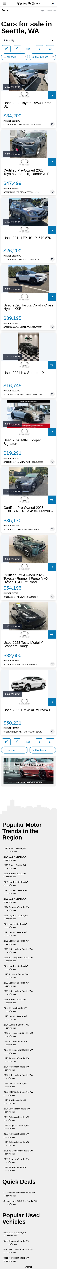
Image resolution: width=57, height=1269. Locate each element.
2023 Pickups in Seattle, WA (16, 1135)
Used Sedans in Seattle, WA (16, 1242)
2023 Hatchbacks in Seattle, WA (18, 992)
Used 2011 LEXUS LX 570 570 (27, 238)
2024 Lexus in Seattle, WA (15, 934)
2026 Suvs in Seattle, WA (15, 900)
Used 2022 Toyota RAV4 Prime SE (27, 104)
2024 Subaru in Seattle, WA (16, 1026)
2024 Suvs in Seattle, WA (15, 858)
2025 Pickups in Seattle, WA (16, 1118)
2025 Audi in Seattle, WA (15, 875)
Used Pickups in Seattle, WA (16, 1259)
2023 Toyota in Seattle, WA (16, 967)
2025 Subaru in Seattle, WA (16, 976)
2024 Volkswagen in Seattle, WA (18, 1034)
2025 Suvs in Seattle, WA (15, 850)
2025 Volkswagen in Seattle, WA (18, 959)
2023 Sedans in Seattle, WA (16, 984)
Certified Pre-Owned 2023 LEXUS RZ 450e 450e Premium (28, 509)
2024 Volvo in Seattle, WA (15, 1043)
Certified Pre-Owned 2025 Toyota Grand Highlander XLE (27, 172)
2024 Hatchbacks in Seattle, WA (18, 1076)
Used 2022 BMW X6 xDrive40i (27, 710)
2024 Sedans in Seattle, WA (16, 908)
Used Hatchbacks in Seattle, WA (18, 1251)
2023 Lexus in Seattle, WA (15, 925)
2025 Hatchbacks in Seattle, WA (18, 950)
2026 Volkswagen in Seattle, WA (18, 1152)
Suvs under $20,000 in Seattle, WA (19, 1194)
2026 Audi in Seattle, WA (15, 1102)
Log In (42, 10)
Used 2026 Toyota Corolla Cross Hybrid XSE (28, 307)
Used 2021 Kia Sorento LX (24, 373)
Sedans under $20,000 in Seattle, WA (21, 1202)
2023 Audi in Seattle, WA (15, 1001)
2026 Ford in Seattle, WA (15, 1169)
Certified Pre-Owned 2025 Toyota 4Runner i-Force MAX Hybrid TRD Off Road (26, 578)
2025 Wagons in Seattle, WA (16, 1127)
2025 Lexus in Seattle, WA (15, 1018)
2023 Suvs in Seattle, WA (15, 866)
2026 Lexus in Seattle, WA (15, 1085)
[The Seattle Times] (29, 3)
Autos (4, 10)
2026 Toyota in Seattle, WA (16, 917)
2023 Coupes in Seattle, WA (16, 1160)
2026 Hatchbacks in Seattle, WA (18, 1093)
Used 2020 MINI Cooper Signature (22, 441)
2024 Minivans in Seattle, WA (17, 1110)
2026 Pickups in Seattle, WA (16, 1144)
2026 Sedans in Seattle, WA (16, 1060)
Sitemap (28, 1267)
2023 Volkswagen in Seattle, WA (18, 1051)
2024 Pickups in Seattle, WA (16, 1068)
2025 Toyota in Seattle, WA (16, 892)
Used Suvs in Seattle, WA (15, 1234)
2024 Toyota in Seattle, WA (16, 883)
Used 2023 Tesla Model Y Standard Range (23, 644)
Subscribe (51, 10)
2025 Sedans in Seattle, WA (16, 942)
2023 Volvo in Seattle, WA (15, 1009)
